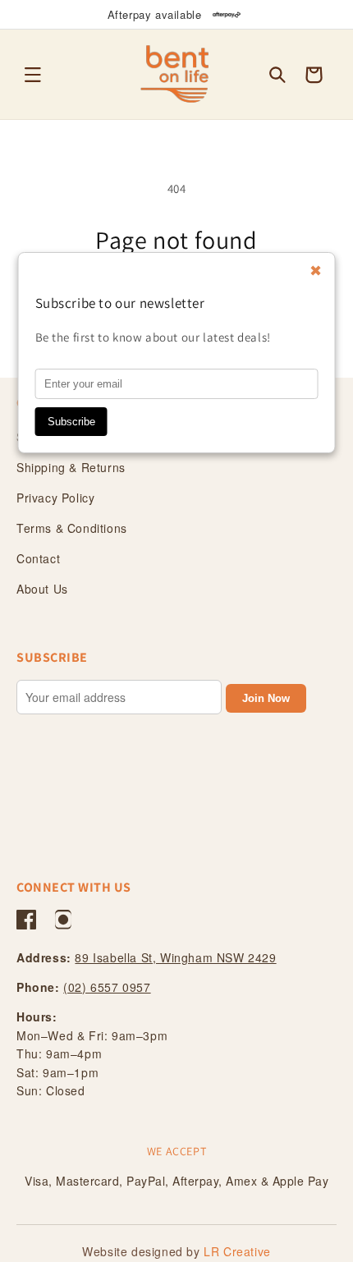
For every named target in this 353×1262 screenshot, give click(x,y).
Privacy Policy (55, 497)
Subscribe (71, 421)
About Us (42, 589)
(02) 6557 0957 (106, 987)
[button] (33, 75)
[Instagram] (63, 919)
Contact (38, 558)
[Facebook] (26, 919)
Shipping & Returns (71, 467)
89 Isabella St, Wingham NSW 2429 (175, 957)
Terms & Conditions (71, 528)
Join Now (266, 698)
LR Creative (237, 1251)
